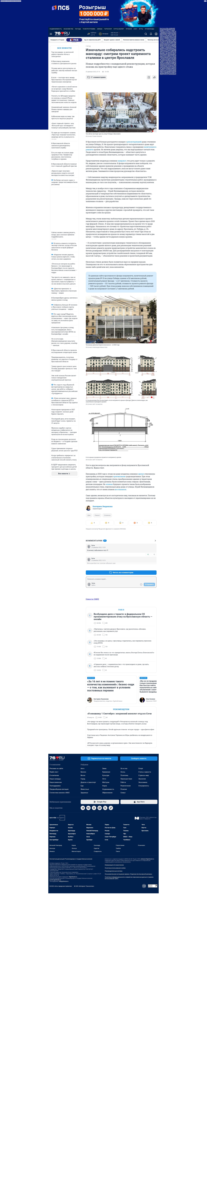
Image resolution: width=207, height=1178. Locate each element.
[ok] (94, 808)
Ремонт (97, 515)
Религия (124, 789)
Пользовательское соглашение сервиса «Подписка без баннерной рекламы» (128, 874)
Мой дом (105, 782)
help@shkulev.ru (63, 881)
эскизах (109, 484)
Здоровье (84, 793)
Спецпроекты (143, 786)
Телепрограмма (89, 29)
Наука (104, 786)
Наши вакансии (56, 782)
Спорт (140, 768)
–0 (154, 554)
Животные (85, 789)
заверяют (122, 161)
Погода (78, 29)
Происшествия (126, 779)
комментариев (98, 77)
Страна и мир (143, 775)
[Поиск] (145, 34)
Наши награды (55, 779)
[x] (105, 808)
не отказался (120, 489)
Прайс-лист (54, 772)
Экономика (142, 782)
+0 (148, 554)
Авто (82, 768)
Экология (142, 779)
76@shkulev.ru (73, 877)
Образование (107, 793)
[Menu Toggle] (50, 34)
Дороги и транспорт (88, 782)
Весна (83, 775)
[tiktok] (111, 808)
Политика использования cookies (115, 868)
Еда (82, 786)
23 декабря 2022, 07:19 (93, 71)
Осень (123, 772)
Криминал (106, 772)
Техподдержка (55, 786)
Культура (105, 775)
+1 (148, 567)
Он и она (124, 768)
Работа (123, 782)
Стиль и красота (144, 772)
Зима (104, 768)
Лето (104, 779)
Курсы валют (119, 29)
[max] (99, 808)
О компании (54, 775)
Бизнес (83, 772)
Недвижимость (56, 29)
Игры (141, 29)
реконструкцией (134, 142)
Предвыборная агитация (59, 789)
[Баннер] (74, 40)
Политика (124, 775)
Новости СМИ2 (92, 599)
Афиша (99, 29)
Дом (89, 515)
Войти (93, 585)
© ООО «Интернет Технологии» (84, 886)
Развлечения (126, 786)
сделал (141, 474)
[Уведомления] (151, 34)
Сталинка (107, 515)
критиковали (119, 476)
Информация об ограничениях (114, 865)
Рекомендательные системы (113, 871)
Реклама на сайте (56, 768)
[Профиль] (156, 34)
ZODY (135, 29)
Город (83, 779)
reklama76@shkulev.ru (147, 859)
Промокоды (149, 29)
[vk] (88, 808)
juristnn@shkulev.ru (55, 880)
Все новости (64, 48)
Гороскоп (108, 29)
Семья (123, 793)
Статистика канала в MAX (59, 793)
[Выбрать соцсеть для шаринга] (154, 77)
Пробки (129, 29)
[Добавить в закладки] (149, 77)
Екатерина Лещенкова (102, 506)
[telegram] (83, 808)
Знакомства (68, 29)
